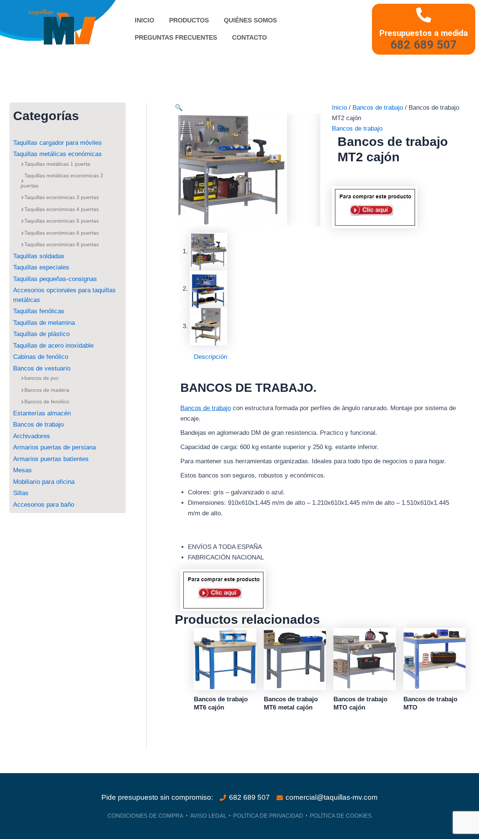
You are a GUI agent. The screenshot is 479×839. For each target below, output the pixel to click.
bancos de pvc (41, 378)
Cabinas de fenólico (40, 356)
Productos (189, 20)
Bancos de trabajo (38, 424)
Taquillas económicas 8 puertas (61, 244)
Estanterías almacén (42, 413)
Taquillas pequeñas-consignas (55, 279)
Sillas (20, 493)
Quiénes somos (250, 20)
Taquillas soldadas (38, 256)
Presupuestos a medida (423, 33)
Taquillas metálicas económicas (57, 154)
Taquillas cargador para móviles (57, 142)
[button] (179, 107)
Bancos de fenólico (46, 402)
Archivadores (31, 436)
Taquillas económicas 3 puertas (61, 197)
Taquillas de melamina (44, 322)
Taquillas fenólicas (38, 311)
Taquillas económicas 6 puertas (61, 233)
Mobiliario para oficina (43, 481)
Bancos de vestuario (41, 368)
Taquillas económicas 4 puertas (61, 209)
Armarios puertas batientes (51, 459)
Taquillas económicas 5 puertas (61, 221)
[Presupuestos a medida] (423, 14)
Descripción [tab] (210, 356)
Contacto (249, 37)
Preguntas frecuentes (176, 37)
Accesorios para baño (43, 504)
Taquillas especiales (41, 267)
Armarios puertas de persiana (54, 447)
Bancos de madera (46, 390)
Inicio (144, 20)
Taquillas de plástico (41, 334)
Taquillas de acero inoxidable (53, 345)
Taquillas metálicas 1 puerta (57, 164)
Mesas (22, 470)
